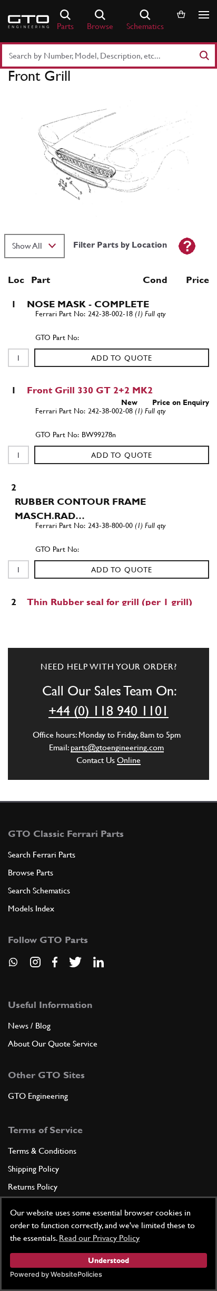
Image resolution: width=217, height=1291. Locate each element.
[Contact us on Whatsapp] (13, 965)
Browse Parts (30, 873)
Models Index (31, 908)
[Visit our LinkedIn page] (98, 962)
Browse (100, 26)
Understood (108, 1260)
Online (129, 760)
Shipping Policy (33, 1169)
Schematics (145, 26)
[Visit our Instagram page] (35, 962)
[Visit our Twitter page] (75, 962)
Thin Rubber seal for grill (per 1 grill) (109, 601)
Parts (65, 26)
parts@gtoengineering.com (117, 747)
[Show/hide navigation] (203, 14)
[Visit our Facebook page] (55, 962)
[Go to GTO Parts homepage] (28, 22)
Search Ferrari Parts (41, 855)
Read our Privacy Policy (99, 1238)
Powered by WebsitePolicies (56, 1274)
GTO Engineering (38, 1096)
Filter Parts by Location (120, 245)
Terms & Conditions (42, 1151)
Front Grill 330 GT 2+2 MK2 (90, 389)
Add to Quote (121, 358)
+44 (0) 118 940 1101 (108, 711)
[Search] (204, 55)
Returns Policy (32, 1187)
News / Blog (29, 1026)
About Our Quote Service (52, 1044)
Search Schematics (39, 890)
